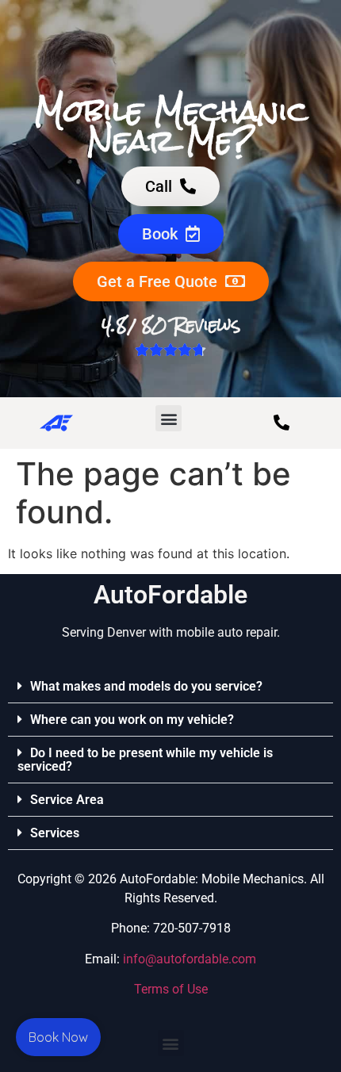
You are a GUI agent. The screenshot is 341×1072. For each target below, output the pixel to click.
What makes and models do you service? (146, 686)
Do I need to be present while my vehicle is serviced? (145, 759)
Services (54, 832)
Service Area (67, 799)
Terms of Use (171, 989)
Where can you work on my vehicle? (132, 719)
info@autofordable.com (189, 959)
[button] (168, 418)
